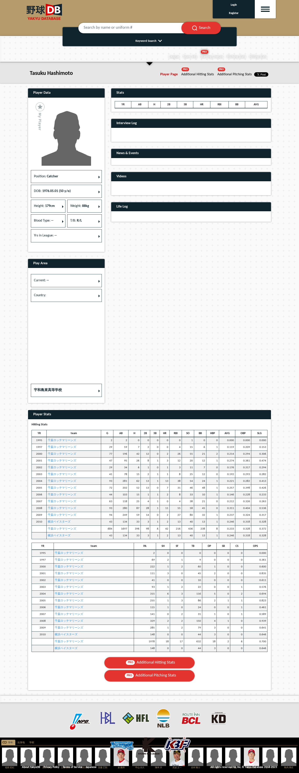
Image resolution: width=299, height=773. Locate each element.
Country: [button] (40, 295)
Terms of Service (72, 767)
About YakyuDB (31, 767)
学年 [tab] (10, 742)
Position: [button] (46, 176)
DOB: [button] (52, 191)
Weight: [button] (79, 206)
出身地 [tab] (21, 742)
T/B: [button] (76, 220)
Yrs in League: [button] (45, 235)
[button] (66, 390)
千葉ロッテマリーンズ (62, 440)
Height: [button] (44, 206)
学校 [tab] (31, 742)
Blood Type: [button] (43, 220)
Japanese (91, 767)
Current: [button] (41, 280)
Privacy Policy (51, 767)
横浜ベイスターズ (59, 521)
